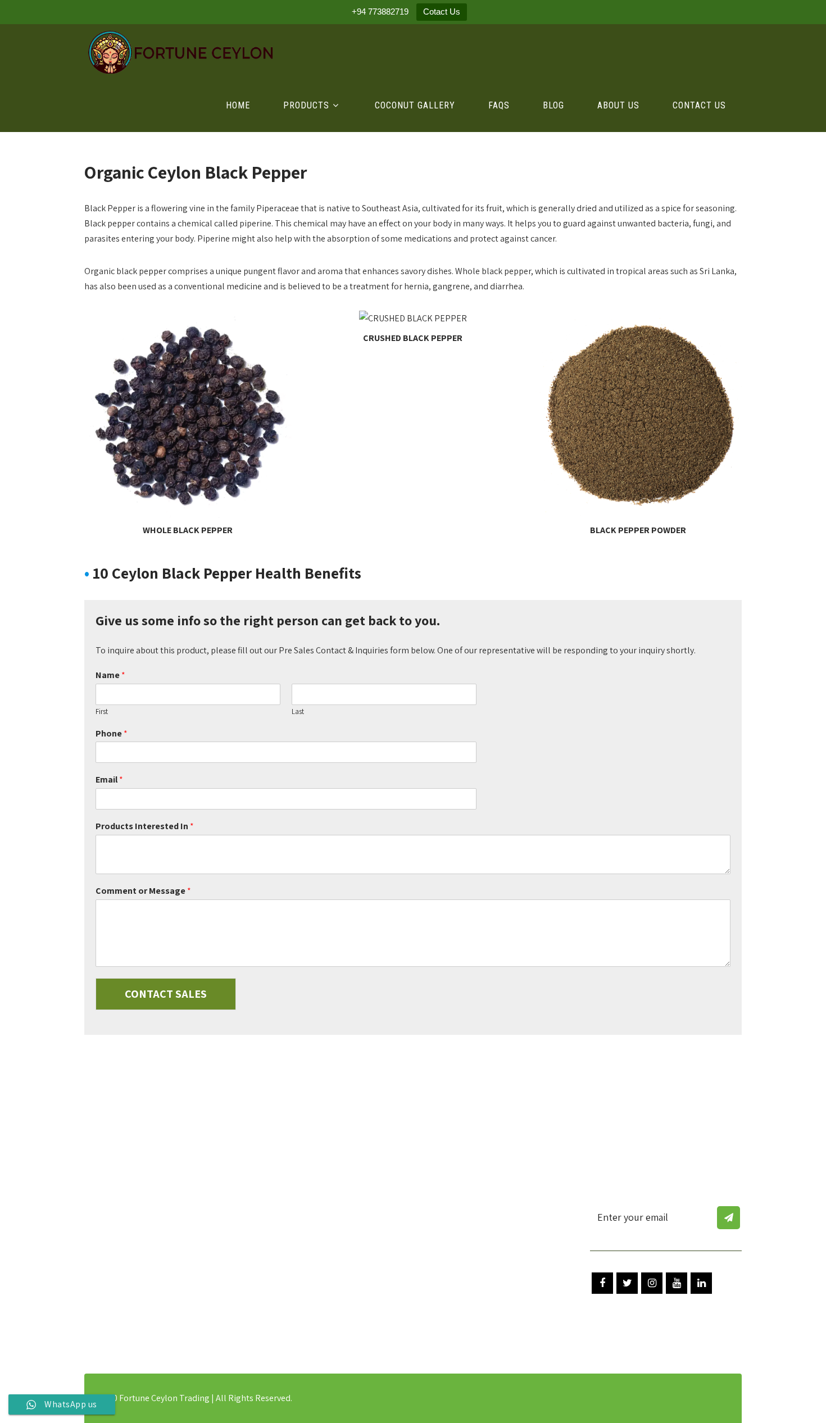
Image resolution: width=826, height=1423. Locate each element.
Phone (112, 733)
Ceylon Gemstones (289, 1275)
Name (110, 675)
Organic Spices (281, 1212)
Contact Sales (166, 993)
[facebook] (602, 1283)
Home (238, 105)
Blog (553, 105)
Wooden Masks (281, 1322)
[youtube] (676, 1283)
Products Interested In (145, 826)
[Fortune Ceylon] (179, 52)
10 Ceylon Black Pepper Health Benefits (227, 572)
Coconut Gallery (415, 105)
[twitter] (627, 1283)
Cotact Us (441, 11)
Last (298, 711)
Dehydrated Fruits (287, 1243)
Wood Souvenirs (283, 1306)
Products (306, 105)
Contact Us (699, 105)
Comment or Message (143, 891)
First (102, 711)
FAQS (499, 105)
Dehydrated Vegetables (297, 1259)
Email (109, 779)
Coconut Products (287, 1228)
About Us (618, 105)
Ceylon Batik (277, 1291)
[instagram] (651, 1283)
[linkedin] (701, 1283)
